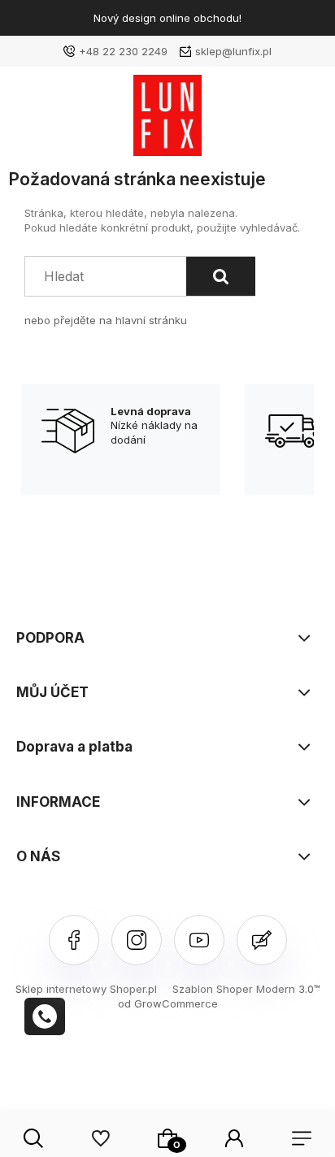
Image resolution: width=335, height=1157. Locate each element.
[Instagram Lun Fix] (136, 940)
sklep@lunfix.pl (233, 51)
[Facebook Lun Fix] (74, 940)
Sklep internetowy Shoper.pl (86, 988)
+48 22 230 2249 (123, 51)
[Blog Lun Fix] (262, 940)
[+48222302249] (45, 1016)
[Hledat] (220, 276)
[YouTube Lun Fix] (199, 940)
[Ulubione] (100, 1138)
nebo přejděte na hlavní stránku (105, 320)
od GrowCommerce (168, 1003)
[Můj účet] (234, 1138)
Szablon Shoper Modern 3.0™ (246, 988)
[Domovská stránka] (167, 119)
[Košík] (167, 1138)
